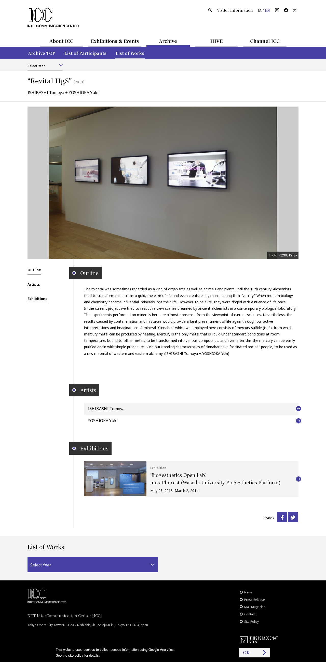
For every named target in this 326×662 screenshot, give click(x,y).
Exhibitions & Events (115, 40)
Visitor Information (235, 10)
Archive (168, 40)
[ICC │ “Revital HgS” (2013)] (282, 517)
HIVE (216, 40)
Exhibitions (37, 298)
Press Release (254, 600)
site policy (75, 655)
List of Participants (85, 53)
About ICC (61, 40)
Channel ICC (265, 40)
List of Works (130, 53)
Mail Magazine (254, 607)
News (248, 592)
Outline (34, 269)
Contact (249, 614)
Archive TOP (41, 53)
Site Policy (251, 621)
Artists (34, 284)
